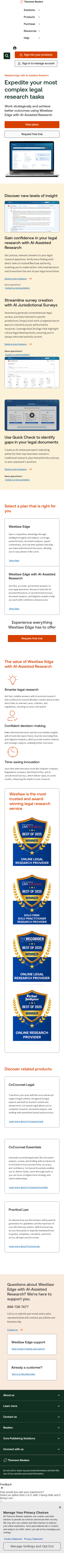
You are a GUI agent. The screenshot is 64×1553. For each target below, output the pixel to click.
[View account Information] (14, 48)
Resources (30, 31)
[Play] (32, 415)
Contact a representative (17, 288)
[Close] (60, 1507)
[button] (32, 1395)
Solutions (29, 10)
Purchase (29, 24)
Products (29, 17)
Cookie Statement (13, 1539)
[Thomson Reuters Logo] (32, 1)
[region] (32, 1528)
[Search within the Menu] (7, 56)
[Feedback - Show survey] (2, 1488)
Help (26, 38)
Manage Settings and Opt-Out (32, 1546)
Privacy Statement (33, 1539)
